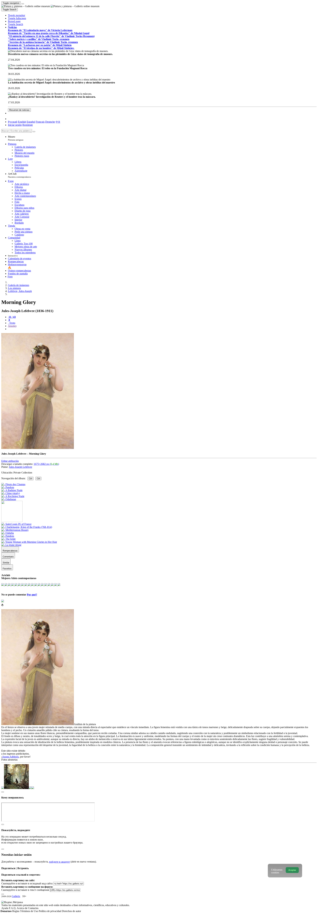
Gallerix (16, 896)
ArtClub (19, 175)
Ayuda (5, 908)
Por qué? (32, 594)
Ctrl (30, 478)
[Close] (34, 131)
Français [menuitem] (40, 121)
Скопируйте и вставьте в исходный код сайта (27, 883)
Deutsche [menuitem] (50, 121)
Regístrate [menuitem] (27, 125)
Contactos (33, 908)
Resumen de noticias (19, 110)
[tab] (12, 317)
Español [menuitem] (31, 121)
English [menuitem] (22, 121)
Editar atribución (10, 461)
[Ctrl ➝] (16, 524)
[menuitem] (58, 121)
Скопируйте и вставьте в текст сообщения (25, 890)
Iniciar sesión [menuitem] (15, 125)
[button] (16, 15)
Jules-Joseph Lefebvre (20, 467)
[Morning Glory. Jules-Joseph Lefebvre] (37, 448)
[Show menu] (22, 3)
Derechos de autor (71, 911)
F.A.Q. (13, 908)
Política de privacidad (50, 911)
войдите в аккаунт (59, 861)
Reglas (16, 911)
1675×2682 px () (46, 464)
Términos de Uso (29, 911)
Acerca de (22, 908)
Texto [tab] (12, 322)
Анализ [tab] (12, 325)
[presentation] (162, 328)
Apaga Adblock (10, 756)
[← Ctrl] (8, 499)
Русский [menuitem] (12, 121)
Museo (15, 138)
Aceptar (292, 870)
